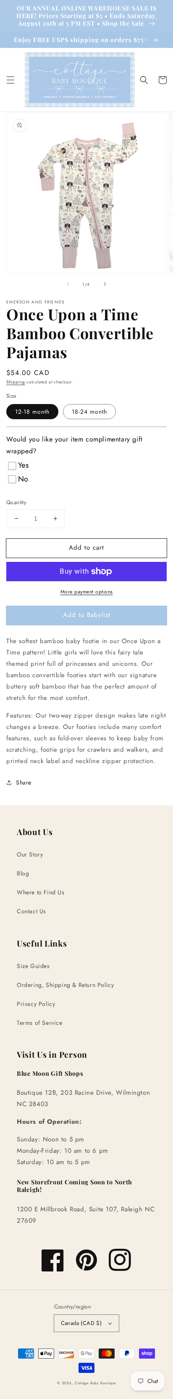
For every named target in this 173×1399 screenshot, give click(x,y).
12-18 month (32, 411)
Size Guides (33, 966)
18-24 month (89, 411)
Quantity (16, 502)
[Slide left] (68, 284)
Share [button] (23, 782)
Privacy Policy (36, 1004)
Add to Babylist (86, 615)
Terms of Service (40, 1023)
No (23, 478)
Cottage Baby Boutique (95, 1383)
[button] (10, 80)
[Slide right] (105, 284)
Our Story (30, 854)
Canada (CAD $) (81, 1323)
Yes (23, 465)
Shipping (15, 382)
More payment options (86, 592)
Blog (23, 873)
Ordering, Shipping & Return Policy (65, 985)
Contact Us (31, 911)
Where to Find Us (41, 892)
